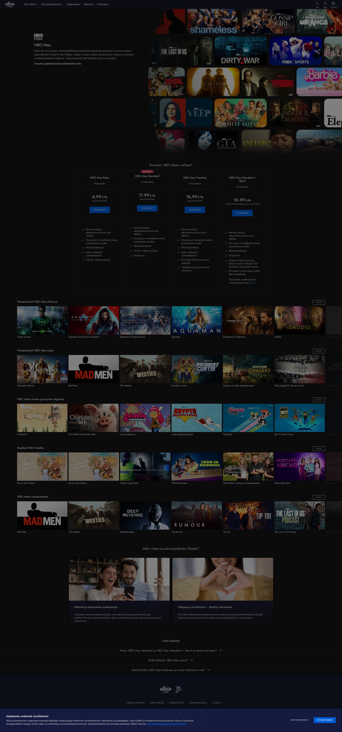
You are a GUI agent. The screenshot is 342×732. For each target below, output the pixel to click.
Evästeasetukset (299, 720)
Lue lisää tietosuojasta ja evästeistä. (166, 724)
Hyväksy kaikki (324, 720)
